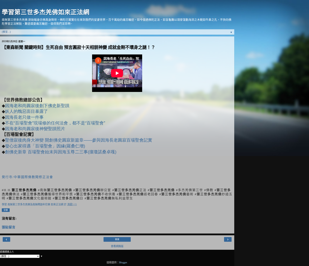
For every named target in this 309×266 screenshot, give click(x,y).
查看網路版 (117, 246)
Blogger (123, 262)
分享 (6, 210)
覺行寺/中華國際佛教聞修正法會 (27, 177)
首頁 (117, 239)
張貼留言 (8, 227)
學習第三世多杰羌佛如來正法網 (45, 12)
